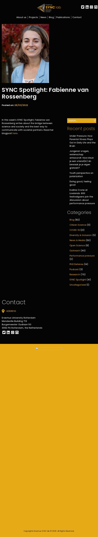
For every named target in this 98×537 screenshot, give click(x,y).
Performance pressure (82, 255)
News (43, 17)
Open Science (77, 245)
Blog (51, 17)
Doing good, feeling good (80, 183)
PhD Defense (76, 264)
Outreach (75, 250)
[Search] (94, 120)
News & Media (77, 240)
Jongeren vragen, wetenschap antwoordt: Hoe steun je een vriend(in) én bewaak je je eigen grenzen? (82, 159)
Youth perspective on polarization (81, 174)
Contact (77, 17)
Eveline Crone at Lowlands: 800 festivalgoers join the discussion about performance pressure (82, 196)
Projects (33, 17)
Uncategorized (78, 284)
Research (75, 274)
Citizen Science (78, 224)
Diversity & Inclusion (81, 235)
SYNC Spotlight (78, 279)
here (15, 133)
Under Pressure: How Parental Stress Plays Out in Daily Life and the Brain (83, 140)
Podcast (74, 269)
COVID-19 (75, 230)
